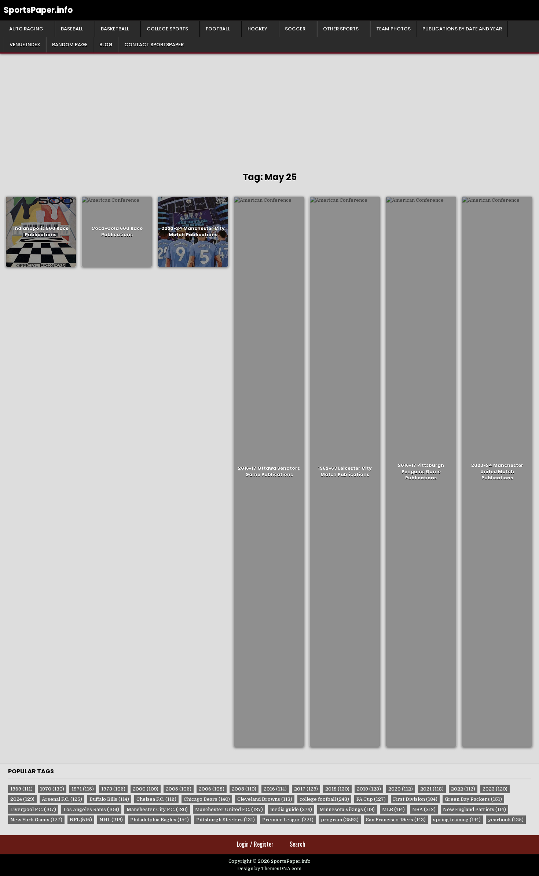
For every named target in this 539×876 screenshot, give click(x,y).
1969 (21, 789)
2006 (211, 789)
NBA (424, 809)
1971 (83, 789)
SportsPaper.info (38, 10)
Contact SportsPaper (154, 44)
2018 (337, 789)
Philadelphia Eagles (159, 819)
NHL (111, 819)
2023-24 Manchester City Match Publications (193, 231)
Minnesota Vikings (347, 809)
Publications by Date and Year (462, 28)
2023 (495, 789)
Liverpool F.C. (33, 809)
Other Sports (341, 28)
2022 (463, 789)
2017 (306, 789)
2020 (400, 789)
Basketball (115, 28)
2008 (244, 789)
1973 (113, 789)
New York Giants (36, 819)
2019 (369, 789)
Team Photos (393, 28)
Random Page (70, 44)
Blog (106, 44)
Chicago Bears (207, 799)
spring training (457, 819)
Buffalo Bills (109, 799)
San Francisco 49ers (396, 819)
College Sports (167, 28)
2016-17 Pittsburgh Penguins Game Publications (421, 471)
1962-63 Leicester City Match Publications (345, 472)
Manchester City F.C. (157, 809)
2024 (22, 799)
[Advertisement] (269, 108)
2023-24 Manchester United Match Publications (497, 471)
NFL (81, 819)
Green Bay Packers (473, 799)
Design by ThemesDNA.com (269, 868)
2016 (275, 789)
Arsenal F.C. (62, 799)
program (340, 819)
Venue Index (25, 44)
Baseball (72, 28)
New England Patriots (474, 809)
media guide (291, 809)
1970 (52, 789)
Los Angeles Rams (91, 809)
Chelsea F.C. (156, 799)
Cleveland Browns (264, 799)
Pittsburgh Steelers (225, 819)
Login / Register (255, 844)
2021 (432, 789)
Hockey (257, 28)
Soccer (295, 28)
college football (324, 799)
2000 (145, 789)
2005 (178, 789)
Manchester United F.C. (229, 809)
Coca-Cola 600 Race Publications (117, 231)
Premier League (288, 819)
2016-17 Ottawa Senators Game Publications (269, 472)
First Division (415, 799)
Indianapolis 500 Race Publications (41, 231)
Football (218, 28)
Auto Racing (26, 28)
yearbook (506, 819)
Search (297, 844)
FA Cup (371, 799)
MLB (393, 809)
